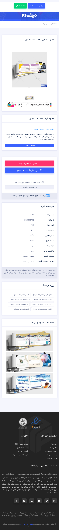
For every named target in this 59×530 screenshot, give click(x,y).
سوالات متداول (22, 448)
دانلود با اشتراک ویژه (28, 163)
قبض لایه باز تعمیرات (21, 309)
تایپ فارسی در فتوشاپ (19, 455)
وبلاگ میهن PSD (21, 444)
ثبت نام (19, 6)
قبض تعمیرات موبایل (21, 295)
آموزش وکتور (23, 451)
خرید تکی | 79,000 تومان (28, 170)
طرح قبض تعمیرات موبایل (43, 300)
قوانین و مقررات (51, 451)
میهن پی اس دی (26, 524)
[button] (8, 69)
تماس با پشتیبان (28, 187)
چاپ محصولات (51, 455)
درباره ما (54, 444)
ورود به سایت (35, 6)
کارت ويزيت (48, 484)
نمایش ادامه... (29, 145)
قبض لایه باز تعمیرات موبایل (42, 304)
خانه (55, 24)
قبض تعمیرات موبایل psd (20, 300)
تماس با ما (53, 448)
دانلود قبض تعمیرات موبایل (42, 295)
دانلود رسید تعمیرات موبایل (42, 309)
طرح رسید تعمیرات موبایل (18, 304)
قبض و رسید (48, 24)
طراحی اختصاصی (51, 458)
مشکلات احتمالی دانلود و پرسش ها (28, 182)
